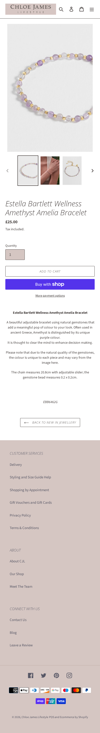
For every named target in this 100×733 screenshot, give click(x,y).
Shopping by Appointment (29, 490)
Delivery (16, 464)
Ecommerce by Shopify (74, 717)
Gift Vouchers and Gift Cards (31, 502)
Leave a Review (21, 645)
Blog (13, 632)
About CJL (17, 561)
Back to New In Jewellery (53, 422)
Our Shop (17, 574)
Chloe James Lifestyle (35, 717)
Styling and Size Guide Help (30, 477)
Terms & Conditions (24, 528)
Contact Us (18, 619)
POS (51, 717)
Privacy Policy (20, 515)
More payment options (50, 295)
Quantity (11, 246)
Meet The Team (21, 586)
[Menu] (92, 9)
